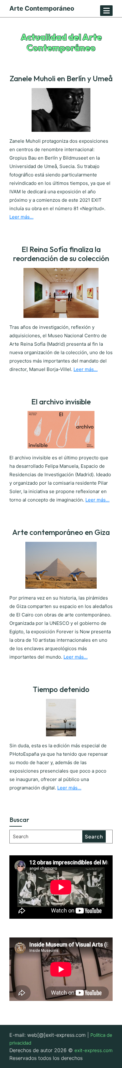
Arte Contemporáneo (41, 8)
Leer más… (21, 217)
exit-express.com (93, 1050)
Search (94, 836)
